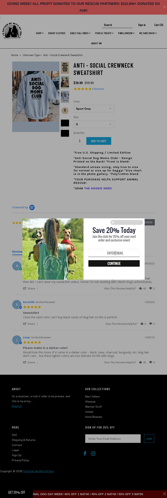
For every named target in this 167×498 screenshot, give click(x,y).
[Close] (126, 222)
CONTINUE (114, 263)
